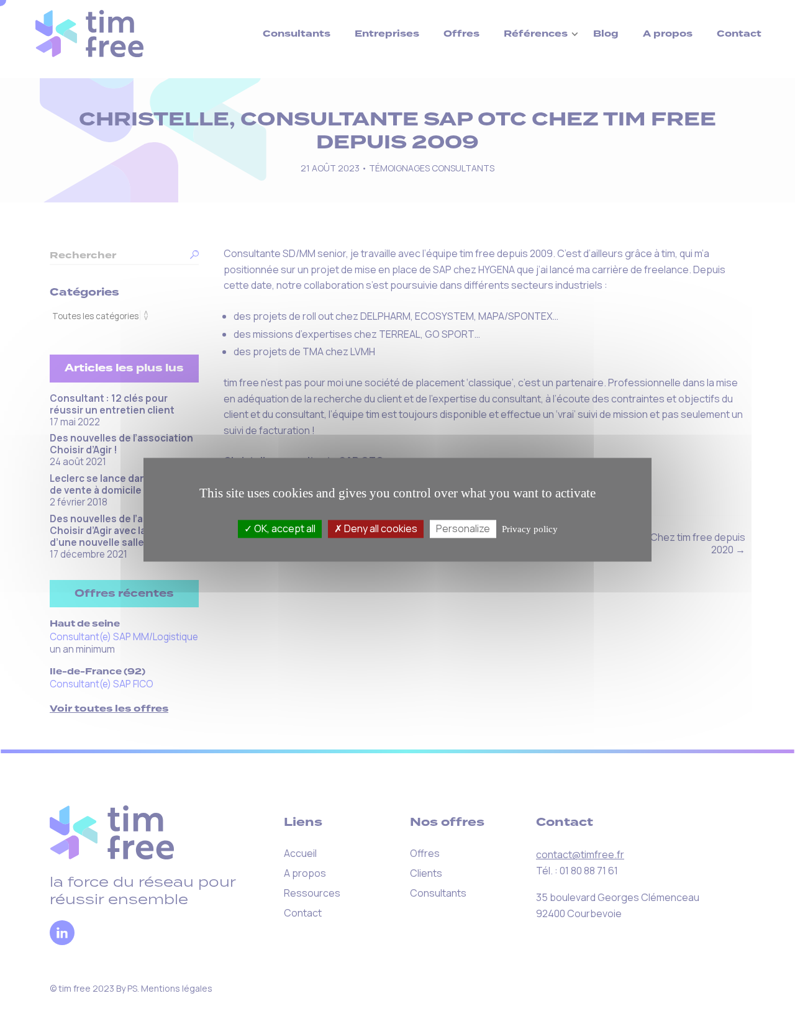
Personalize (463, 528)
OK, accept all (284, 528)
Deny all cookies (379, 528)
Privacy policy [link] (530, 529)
